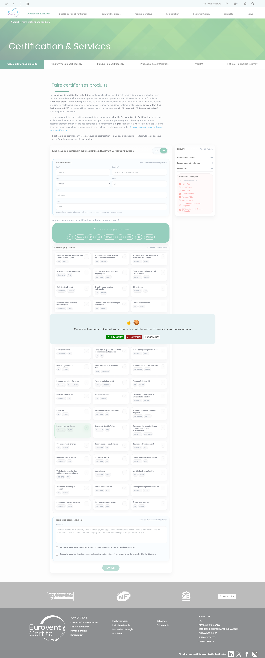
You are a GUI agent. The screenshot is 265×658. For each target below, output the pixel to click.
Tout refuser (135, 337)
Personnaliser (152, 337)
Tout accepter (116, 337)
